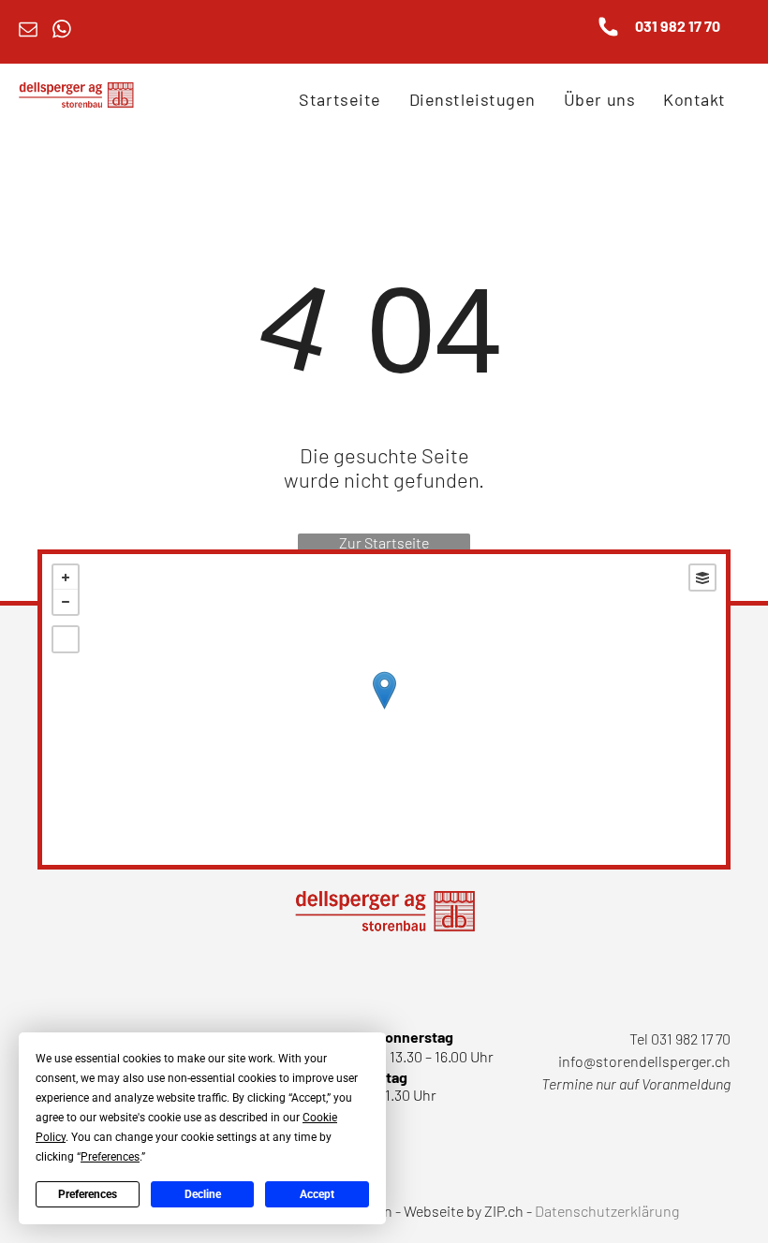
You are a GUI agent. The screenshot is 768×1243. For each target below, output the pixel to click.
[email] (28, 31)
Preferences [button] (110, 1156)
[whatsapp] (62, 31)
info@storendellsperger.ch (644, 1061)
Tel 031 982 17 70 (680, 1038)
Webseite (434, 1211)
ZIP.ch (504, 1211)
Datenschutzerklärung (607, 1211)
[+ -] (384, 709)
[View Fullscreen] (65, 639)
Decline (203, 1194)
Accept (317, 1194)
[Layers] (702, 577)
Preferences (87, 1194)
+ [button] (65, 577)
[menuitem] (339, 99)
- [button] (65, 602)
